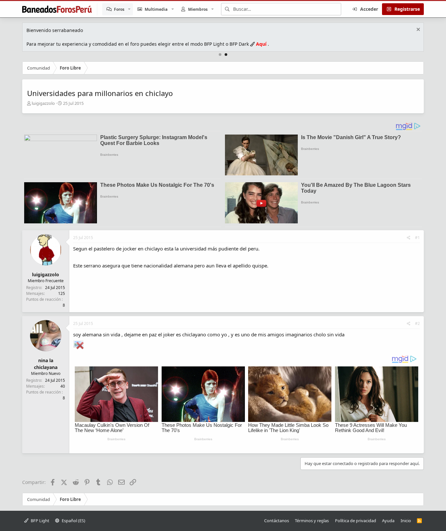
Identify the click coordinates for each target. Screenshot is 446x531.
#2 (417, 323)
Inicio (406, 520)
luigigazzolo (43, 103)
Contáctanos (276, 520)
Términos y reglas (312, 520)
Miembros (198, 9)
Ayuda (388, 520)
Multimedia (156, 9)
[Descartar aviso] (417, 30)
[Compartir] (409, 238)
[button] (129, 9)
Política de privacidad (355, 520)
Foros (119, 9)
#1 (417, 237)
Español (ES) (73, 520)
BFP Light (39, 520)
